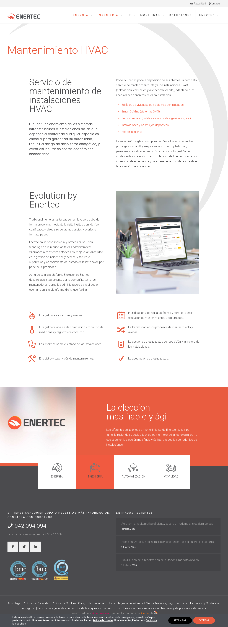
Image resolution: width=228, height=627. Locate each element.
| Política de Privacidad (36, 603)
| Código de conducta (91, 603)
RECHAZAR (180, 620)
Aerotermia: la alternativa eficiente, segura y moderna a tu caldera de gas (167, 523)
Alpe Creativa (100, 613)
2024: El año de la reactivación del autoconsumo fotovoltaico (160, 560)
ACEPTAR (204, 620)
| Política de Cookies (64, 603)
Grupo (145, 613)
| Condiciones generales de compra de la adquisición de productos (78, 608)
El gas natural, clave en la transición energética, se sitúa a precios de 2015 (167, 542)
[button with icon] (12, 547)
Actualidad (199, 3)
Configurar (152, 620)
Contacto (215, 3)
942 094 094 (29, 525)
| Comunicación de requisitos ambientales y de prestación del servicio (164, 608)
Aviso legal (14, 603)
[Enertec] (23, 15)
